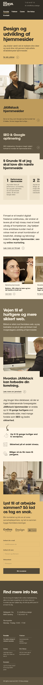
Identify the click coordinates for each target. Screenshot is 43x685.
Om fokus (31, 12)
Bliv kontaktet (21, 571)
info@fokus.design (33, 5)
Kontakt (6, 15)
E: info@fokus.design (24, 612)
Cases (22, 12)
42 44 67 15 (30, 2)
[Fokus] (8, 4)
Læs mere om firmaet (11, 248)
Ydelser (14, 12)
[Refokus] (18, 276)
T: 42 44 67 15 (22, 614)
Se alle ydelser (8, 57)
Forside (6, 12)
